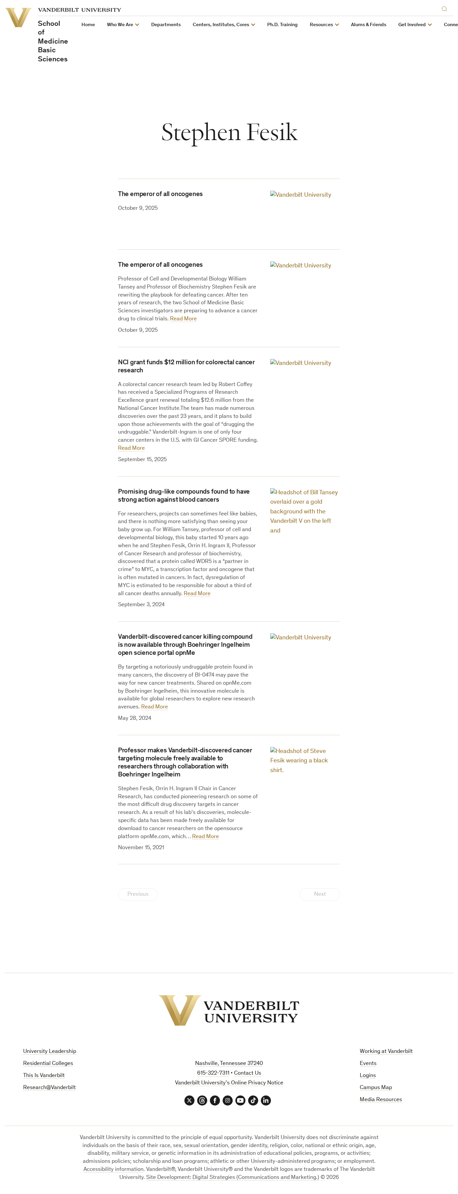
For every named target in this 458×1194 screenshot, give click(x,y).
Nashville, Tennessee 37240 (229, 1064)
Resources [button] (321, 24)
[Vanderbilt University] (229, 1010)
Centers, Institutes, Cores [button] (221, 24)
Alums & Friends (368, 24)
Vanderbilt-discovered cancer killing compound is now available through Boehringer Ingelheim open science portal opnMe (185, 645)
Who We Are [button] (120, 24)
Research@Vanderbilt (49, 1088)
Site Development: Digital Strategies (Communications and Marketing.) (232, 1178)
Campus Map (376, 1088)
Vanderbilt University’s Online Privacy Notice (229, 1083)
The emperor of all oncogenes (160, 194)
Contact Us (247, 1073)
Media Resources (381, 1100)
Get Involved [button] (412, 24)
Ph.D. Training (282, 24)
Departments (166, 24)
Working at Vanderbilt (386, 1052)
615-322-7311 (213, 1073)
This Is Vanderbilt (44, 1076)
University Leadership (49, 1052)
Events (368, 1064)
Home (88, 24)
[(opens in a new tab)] (305, 214)
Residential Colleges (48, 1064)
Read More (183, 319)
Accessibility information (113, 1170)
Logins (368, 1076)
